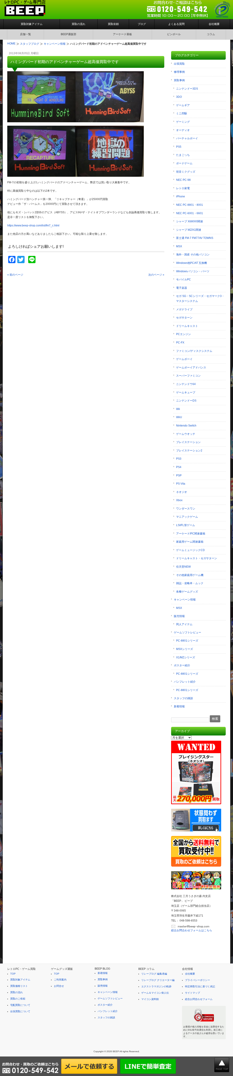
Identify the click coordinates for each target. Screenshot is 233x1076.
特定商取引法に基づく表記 (200, 986)
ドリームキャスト (187, 326)
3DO (179, 96)
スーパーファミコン (188, 375)
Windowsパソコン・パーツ (192, 271)
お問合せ (59, 986)
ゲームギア (183, 105)
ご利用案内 (60, 979)
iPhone (180, 196)
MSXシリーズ (184, 649)
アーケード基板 (122, 34)
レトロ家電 (183, 188)
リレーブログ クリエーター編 (158, 980)
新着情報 (179, 706)
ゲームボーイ (184, 359)
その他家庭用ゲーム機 (189, 575)
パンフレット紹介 (185, 681)
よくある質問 (176, 24)
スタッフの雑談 (183, 698)
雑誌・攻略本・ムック (189, 583)
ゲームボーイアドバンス (191, 367)
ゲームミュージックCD (190, 550)
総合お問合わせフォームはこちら (191, 930)
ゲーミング (183, 121)
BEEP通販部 (68, 34)
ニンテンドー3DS (187, 88)
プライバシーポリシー (197, 980)
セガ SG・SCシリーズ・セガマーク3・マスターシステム (200, 298)
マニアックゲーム (187, 516)
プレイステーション (188, 442)
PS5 (178, 146)
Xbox (179, 500)
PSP (179, 475)
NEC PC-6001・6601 (189, 213)
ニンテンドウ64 (186, 384)
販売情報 (179, 616)
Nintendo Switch (186, 425)
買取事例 (179, 80)
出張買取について (20, 1011)
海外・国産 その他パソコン (193, 254)
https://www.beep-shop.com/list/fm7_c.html (33, 225)
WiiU (179, 417)
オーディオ (183, 130)
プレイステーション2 (189, 450)
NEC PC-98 (183, 179)
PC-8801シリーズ (187, 640)
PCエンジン (183, 334)
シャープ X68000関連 (189, 221)
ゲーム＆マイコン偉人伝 (155, 992)
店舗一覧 (25, 34)
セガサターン (184, 317)
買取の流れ (78, 24)
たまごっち (183, 155)
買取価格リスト (19, 986)
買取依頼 (113, 24)
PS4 (178, 467)
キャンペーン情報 (185, 599)
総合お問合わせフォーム (199, 999)
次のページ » (156, 274)
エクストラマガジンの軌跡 (156, 986)
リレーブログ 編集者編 (154, 973)
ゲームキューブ (185, 392)
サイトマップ (192, 992)
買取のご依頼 (17, 998)
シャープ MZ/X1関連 (188, 229)
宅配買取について (20, 1005)
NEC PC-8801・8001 (189, 204)
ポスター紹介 (182, 665)
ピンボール (174, 34)
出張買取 (179, 63)
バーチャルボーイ (187, 138)
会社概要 (214, 24)
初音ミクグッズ (185, 171)
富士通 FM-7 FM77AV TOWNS (194, 238)
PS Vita (180, 483)
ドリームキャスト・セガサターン (196, 558)
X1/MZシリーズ (185, 657)
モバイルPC (183, 279)
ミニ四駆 (181, 113)
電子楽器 (181, 287)
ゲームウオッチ (185, 434)
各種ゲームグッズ (187, 591)
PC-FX (180, 342)
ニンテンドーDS (186, 400)
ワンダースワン (185, 508)
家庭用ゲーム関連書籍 (189, 541)
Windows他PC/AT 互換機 (191, 263)
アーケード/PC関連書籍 (190, 533)
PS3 (178, 458)
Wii (178, 409)
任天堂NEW (183, 566)
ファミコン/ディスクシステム (194, 351)
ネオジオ (181, 492)
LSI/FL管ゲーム (185, 525)
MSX (179, 246)
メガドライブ (184, 309)
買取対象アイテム (32, 24)
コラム (211, 34)
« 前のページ (15, 274)
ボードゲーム (184, 163)
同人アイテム (184, 624)
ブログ (142, 24)
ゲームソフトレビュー (187, 632)
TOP (12, 973)
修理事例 (179, 72)
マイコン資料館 (150, 999)
